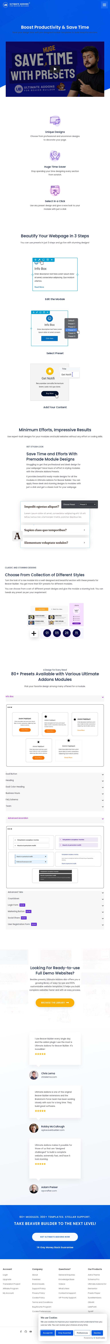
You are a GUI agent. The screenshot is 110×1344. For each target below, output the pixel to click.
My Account (8, 1293)
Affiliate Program (10, 1288)
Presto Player (94, 1293)
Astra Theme (94, 1275)
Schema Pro (93, 1279)
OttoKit (91, 1302)
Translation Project (11, 1284)
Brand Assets (38, 1284)
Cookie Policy (38, 1297)
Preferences (82, 1333)
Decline (97, 1333)
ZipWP (91, 1311)
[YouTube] (31, 1331)
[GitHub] (26, 1331)
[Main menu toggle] (104, 4)
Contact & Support (67, 1293)
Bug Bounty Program (41, 1307)
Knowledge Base (66, 1279)
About (35, 1275)
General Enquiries (67, 1275)
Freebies (36, 1279)
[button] (55, 1002)
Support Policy (39, 1288)
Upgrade (7, 1279)
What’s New (64, 1288)
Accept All (47, 1333)
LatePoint (92, 1307)
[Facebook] (21, 1331)
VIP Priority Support (67, 1297)
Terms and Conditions (42, 1302)
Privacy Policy (38, 1293)
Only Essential (64, 1333)
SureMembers (94, 1297)
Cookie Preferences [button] (41, 1311)
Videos (62, 1284)
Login (5, 1275)
